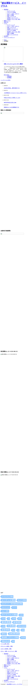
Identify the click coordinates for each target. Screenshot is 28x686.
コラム (5, 23)
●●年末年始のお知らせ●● (10, 102)
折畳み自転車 (22, 626)
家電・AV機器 (10, 15)
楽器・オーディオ (11, 16)
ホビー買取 (5, 611)
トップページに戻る (5, 80)
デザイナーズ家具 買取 (7, 646)
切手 (9, 618)
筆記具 (13, 630)
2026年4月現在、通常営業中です (12, 88)
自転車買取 (14, 634)
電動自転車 (6, 641)
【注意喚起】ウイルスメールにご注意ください (15, 92)
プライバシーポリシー (9, 37)
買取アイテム (7, 20)
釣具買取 (23, 637)
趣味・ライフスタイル (12, 34)
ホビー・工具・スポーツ (13, 13)
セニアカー (14, 607)
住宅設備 (3, 618)
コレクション (6, 607)
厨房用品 (20, 618)
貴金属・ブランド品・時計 (13, 19)
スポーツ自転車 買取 (6, 648)
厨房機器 (9, 77)
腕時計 (4, 634)
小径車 (3, 626)
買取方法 (6, 22)
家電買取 (17, 622)
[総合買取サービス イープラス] (14, 6)
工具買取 (11, 626)
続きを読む (6, 74)
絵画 (23, 630)
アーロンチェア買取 (7, 596)
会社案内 (6, 36)
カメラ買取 (22, 600)
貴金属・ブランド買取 (10, 637)
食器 (13, 641)
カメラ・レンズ (11, 10)
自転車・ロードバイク (12, 17)
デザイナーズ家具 (11, 12)
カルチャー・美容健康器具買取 (12, 604)
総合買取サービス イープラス (14, 684)
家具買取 (6, 622)
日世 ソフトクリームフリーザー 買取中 (13, 63)
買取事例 (6, 9)
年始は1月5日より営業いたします (12, 97)
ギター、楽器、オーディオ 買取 (9, 651)
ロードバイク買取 (9, 615)
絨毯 (18, 630)
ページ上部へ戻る (5, 643)
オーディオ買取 (8, 600)
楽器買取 (6, 630)
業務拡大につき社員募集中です (11, 107)
